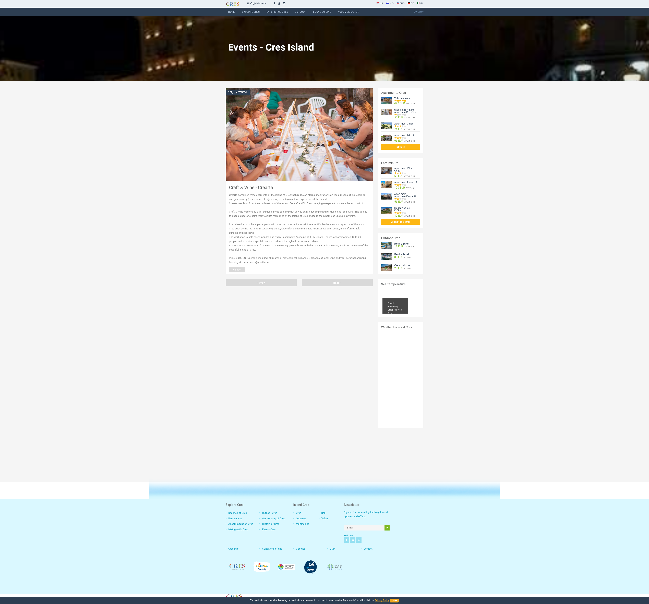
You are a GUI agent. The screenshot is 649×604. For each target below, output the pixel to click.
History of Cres (270, 523)
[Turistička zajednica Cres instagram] (284, 3)
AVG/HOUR (404, 246)
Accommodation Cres (240, 523)
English (418, 12)
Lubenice (301, 518)
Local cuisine (322, 11)
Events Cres (269, 529)
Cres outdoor (402, 265)
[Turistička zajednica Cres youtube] (279, 3)
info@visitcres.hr (258, 3)
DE (412, 3)
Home (231, 11)
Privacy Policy (382, 600)
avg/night (405, 103)
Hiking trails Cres (238, 529)
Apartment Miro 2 (404, 135)
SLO (391, 3)
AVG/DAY (403, 257)
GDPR (333, 548)
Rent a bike (401, 243)
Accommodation (348, 11)
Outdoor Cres (269, 512)
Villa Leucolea (402, 98)
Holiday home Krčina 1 (402, 209)
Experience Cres (277, 11)
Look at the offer (400, 221)
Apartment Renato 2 (405, 182)
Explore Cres (251, 11)
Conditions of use (272, 548)
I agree (394, 600)
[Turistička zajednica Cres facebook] (274, 3)
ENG (402, 3)
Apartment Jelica (404, 123)
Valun (324, 518)
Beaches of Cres (237, 512)
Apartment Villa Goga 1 (403, 169)
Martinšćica (302, 523)
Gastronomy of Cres (273, 518)
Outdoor (300, 11)
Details (400, 146)
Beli (323, 512)
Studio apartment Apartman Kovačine (405, 111)
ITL (421, 3)
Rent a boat (401, 254)
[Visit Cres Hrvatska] (234, 596)
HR (381, 3)
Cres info (233, 548)
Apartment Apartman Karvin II (405, 195)
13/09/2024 (237, 92)
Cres (298, 512)
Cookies (300, 548)
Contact (368, 548)
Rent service (235, 518)
